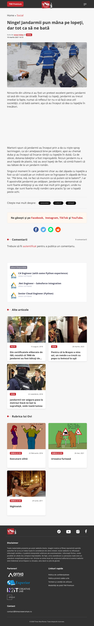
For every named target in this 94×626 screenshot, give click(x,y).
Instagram (51, 217)
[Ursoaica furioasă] (67, 445)
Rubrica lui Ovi (16, 453)
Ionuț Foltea (19, 35)
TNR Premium (15, 4)
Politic (13, 346)
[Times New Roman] (47, 4)
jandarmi (45, 203)
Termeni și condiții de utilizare (60, 582)
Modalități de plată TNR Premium (61, 585)
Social (20, 15)
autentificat (29, 246)
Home (10, 15)
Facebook (37, 217)
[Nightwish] (26, 493)
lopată (58, 203)
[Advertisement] (47, 127)
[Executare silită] (26, 445)
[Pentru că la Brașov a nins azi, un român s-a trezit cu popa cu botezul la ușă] (67, 338)
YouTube (77, 217)
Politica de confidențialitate (58, 575)
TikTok (63, 217)
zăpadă (71, 203)
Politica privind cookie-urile (58, 578)
